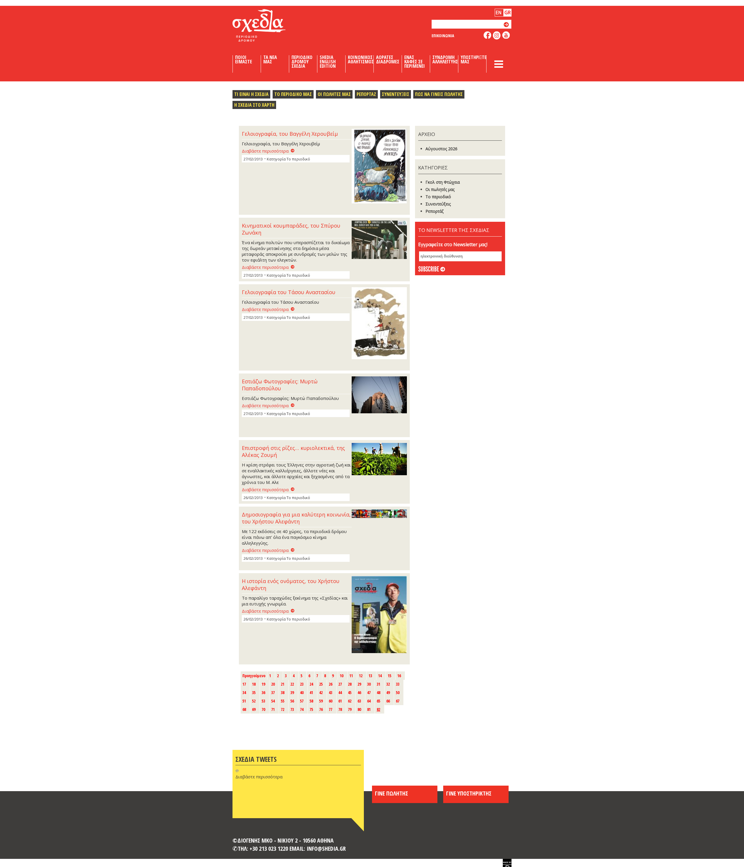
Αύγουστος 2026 (441, 148)
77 (330, 709)
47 (369, 692)
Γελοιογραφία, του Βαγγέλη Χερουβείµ (290, 133)
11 (351, 675)
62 (349, 701)
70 (263, 709)
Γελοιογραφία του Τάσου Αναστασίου (288, 292)
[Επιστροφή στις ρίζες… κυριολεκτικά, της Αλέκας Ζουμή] (379, 459)
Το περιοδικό (438, 196)
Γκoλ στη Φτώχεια (442, 182)
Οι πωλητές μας (440, 189)
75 (311, 709)
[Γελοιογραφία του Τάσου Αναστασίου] (379, 323)
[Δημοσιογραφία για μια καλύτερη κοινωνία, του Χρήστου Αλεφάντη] (379, 514)
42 (321, 692)
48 (378, 692)
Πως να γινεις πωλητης (439, 94)
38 (282, 692)
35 (253, 692)
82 (378, 709)
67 (397, 701)
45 (349, 692)
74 (301, 709)
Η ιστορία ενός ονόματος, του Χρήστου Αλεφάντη (290, 584)
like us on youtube (506, 35)
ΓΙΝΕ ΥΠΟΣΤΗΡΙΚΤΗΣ (468, 793)
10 (341, 675)
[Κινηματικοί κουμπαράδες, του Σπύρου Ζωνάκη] (379, 240)
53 (263, 701)
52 (253, 701)
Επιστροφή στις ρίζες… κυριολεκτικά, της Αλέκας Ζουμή (293, 451)
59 (321, 701)
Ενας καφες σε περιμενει (414, 61)
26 (330, 684)
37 (273, 692)
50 (397, 692)
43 (330, 692)
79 (349, 709)
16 (399, 675)
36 (263, 692)
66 (388, 701)
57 (301, 701)
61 (340, 701)
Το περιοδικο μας (293, 94)
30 (369, 684)
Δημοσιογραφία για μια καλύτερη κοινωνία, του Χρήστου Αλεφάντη (296, 518)
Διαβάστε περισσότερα (265, 151)
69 (253, 709)
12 (360, 675)
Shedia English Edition (328, 61)
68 (244, 709)
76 (321, 709)
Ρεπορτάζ (434, 211)
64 (369, 701)
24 (311, 684)
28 (349, 684)
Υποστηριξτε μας (474, 59)
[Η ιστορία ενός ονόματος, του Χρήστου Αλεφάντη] (379, 615)
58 (311, 701)
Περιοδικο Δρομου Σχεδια (301, 61)
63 (359, 701)
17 (244, 684)
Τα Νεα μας (270, 59)
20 (273, 684)
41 (311, 692)
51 (244, 701)
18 (253, 684)
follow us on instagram (497, 35)
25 (321, 684)
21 (282, 684)
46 (359, 692)
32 (388, 684)
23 (301, 684)
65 (378, 701)
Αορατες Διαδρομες (387, 59)
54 (273, 701)
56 (292, 701)
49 (388, 692)
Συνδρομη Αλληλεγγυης (445, 59)
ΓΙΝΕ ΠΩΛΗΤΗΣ (391, 793)
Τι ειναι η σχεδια (251, 94)
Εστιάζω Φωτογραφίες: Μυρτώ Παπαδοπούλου (280, 385)
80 (359, 709)
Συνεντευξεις (395, 94)
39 (292, 692)
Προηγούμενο (253, 675)
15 (389, 675)
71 (273, 709)
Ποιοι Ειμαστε (243, 59)
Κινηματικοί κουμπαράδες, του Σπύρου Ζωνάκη (291, 229)
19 (263, 684)
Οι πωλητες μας (334, 94)
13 (370, 675)
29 (359, 684)
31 (378, 684)
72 (282, 709)
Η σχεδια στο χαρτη (254, 104)
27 (340, 684)
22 (292, 684)
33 (397, 684)
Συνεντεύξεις (438, 204)
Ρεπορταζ (366, 94)
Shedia (269, 25)
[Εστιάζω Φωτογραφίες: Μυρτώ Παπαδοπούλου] (379, 395)
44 (340, 692)
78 (340, 709)
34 (244, 692)
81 (369, 709)
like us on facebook (487, 35)
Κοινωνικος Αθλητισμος (361, 59)
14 (380, 675)
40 (301, 692)
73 (292, 709)
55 (282, 701)
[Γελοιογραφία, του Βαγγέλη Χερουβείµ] (379, 166)
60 (330, 701)
